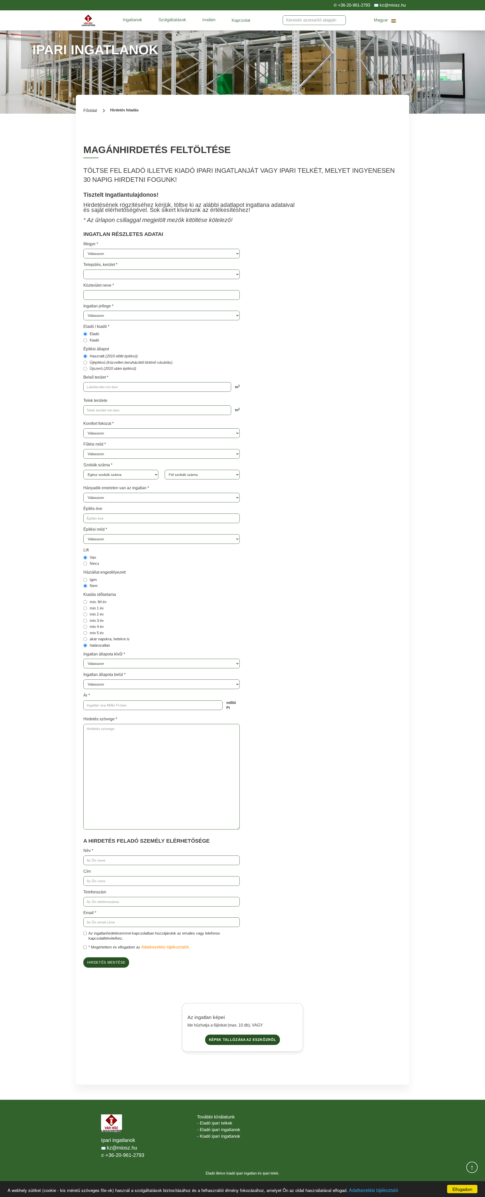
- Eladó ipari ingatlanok (218, 1129)
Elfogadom (462, 1189)
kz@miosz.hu (393, 5)
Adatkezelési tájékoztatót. (165, 947)
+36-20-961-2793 (354, 5)
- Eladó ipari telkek (214, 1123)
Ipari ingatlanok (118, 1140)
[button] (133, 20)
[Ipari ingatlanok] (88, 20)
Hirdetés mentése (106, 962)
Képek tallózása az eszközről (242, 1040)
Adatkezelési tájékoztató (373, 1189)
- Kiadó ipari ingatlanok (218, 1136)
